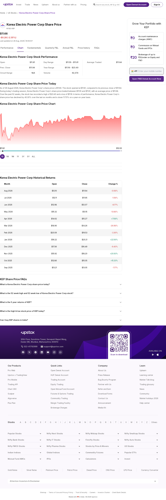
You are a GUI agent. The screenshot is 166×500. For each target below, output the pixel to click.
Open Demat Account (136, 4)
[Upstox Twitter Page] (29, 352)
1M (13, 156)
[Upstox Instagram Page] (54, 352)
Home (2, 13)
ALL (33, 156)
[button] (7, 47)
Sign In (157, 4)
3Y (23, 156)
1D (2, 156)
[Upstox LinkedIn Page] (41, 352)
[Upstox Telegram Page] (35, 352)
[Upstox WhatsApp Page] (60, 352)
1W (7, 156)
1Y (18, 156)
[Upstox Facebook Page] (23, 352)
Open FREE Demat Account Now (146, 79)
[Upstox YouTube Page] (48, 352)
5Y (28, 156)
